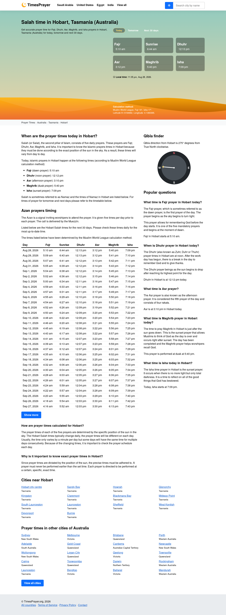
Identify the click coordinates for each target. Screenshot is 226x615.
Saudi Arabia (65, 5)
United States (85, 5)
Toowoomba (74, 561)
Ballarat (117, 570)
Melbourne (73, 535)
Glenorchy (165, 487)
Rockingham (166, 561)
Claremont (73, 496)
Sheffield (118, 504)
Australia (41, 122)
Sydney (25, 535)
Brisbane (118, 535)
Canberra (118, 544)
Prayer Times (28, 122)
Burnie (71, 513)
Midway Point (167, 496)
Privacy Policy (67, 605)
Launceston (74, 504)
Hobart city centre (31, 487)
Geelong (118, 552)
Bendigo (72, 570)
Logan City (73, 552)
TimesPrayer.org (35, 5)
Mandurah (165, 570)
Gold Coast (73, 544)
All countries (28, 605)
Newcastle (165, 544)
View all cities (32, 583)
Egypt (100, 5)
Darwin (117, 561)
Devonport (27, 513)
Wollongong (28, 552)
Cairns (25, 561)
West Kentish (166, 504)
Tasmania (53, 122)
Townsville (165, 552)
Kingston (26, 496)
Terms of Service (47, 605)
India (111, 5)
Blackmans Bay (122, 496)
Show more (31, 415)
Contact (82, 605)
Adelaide (26, 544)
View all (121, 5)
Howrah (117, 487)
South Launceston (32, 504)
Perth (162, 535)
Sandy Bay (73, 487)
